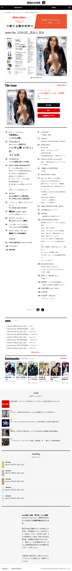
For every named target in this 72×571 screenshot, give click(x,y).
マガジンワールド (36, 2)
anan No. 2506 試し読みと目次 (21, 337)
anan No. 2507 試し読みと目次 (21, 331)
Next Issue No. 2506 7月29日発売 (22, 345)
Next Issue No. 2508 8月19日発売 (22, 334)
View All (63, 358)
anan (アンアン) (20, 12)
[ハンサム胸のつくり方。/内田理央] (20, 107)
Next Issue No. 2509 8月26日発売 (20, 329)
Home (13, 12)
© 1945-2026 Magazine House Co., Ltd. (55, 568)
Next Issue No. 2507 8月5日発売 (22, 340)
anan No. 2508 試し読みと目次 (20, 326)
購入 (48, 110)
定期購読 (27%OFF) (49, 115)
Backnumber (61, 85)
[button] (31, 78)
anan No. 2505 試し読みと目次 (21, 342)
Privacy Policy (16, 568)
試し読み (48, 105)
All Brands (18, 7)
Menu (54, 7)
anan (50, 22)
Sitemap (4, 568)
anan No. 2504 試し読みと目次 (21, 348)
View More (35, 352)
